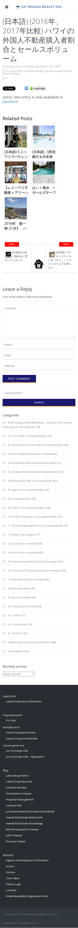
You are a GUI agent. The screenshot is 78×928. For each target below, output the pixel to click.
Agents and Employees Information (27, 860)
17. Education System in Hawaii (26, 579)
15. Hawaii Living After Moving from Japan (32, 561)
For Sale (11, 720)
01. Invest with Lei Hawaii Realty (25, 71)
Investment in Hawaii (18, 793)
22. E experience (17, 624)
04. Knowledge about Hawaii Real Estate (32, 463)
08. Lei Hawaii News (19, 498)
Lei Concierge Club (17, 750)
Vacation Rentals (16, 787)
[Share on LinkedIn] (26, 88)
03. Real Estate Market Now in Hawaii (30, 454)
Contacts (11, 890)
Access (10, 866)
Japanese (10, 101)
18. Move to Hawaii (19, 588)
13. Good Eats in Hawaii (22, 543)
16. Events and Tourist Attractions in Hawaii (33, 570)
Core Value (12, 878)
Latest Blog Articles (17, 775)
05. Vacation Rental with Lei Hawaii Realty (32, 472)
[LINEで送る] (37, 88)
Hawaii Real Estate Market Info (24, 817)
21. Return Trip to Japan (22, 534)
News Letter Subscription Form (20, 923)
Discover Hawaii (15, 841)
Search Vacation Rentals (21, 732)
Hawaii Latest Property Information (29, 642)
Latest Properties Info (19, 781)
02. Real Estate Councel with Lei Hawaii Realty (35, 445)
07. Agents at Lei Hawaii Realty (26, 490)
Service (10, 872)
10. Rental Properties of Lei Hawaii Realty (32, 516)
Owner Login (13, 884)
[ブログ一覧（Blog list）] (39, 258)
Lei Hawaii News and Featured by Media (30, 811)
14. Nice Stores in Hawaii (22, 552)
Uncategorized (16, 651)
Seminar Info (14, 805)
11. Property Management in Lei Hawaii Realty (35, 525)
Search (39, 402)
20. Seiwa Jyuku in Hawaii (23, 606)
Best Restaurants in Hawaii (22, 829)
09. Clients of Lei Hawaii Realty (26, 507)
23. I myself (14, 633)
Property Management (19, 799)
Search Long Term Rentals (22, 738)
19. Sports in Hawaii (19, 597)
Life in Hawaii (14, 835)
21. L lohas (14, 615)
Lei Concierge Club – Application (25, 756)
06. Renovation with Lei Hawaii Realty (30, 481)
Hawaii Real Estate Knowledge (24, 823)
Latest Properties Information (24, 701)
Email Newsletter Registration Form (27, 896)
